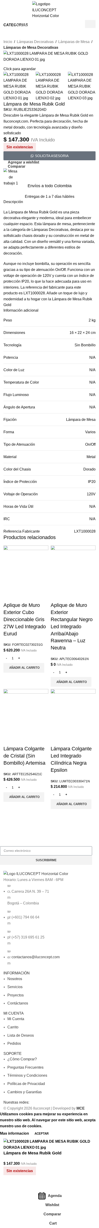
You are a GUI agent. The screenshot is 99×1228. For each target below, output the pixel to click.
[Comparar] (9, 1185)
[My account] (94, 24)
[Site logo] (49, 10)
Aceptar (42, 1133)
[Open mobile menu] (5, 24)
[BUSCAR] (82, 25)
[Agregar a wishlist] (21, 1185)
